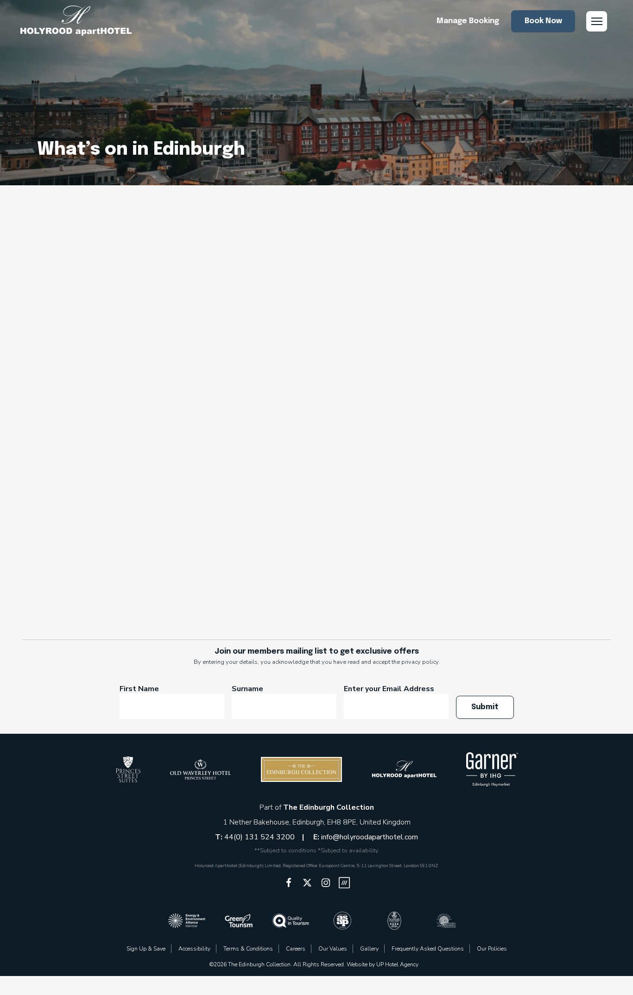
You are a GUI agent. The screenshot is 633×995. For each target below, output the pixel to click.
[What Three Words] (344, 882)
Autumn (164, 256)
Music (369, 290)
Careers (295, 948)
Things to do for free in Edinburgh (125, 306)
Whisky (561, 306)
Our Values (332, 948)
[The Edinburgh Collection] (76, 21)
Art (123, 256)
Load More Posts (316, 587)
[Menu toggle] (596, 21)
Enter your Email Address (389, 689)
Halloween (188, 290)
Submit (485, 707)
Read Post (456, 519)
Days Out (364, 256)
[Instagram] (325, 882)
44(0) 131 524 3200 (260, 837)
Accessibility (194, 948)
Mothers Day (314, 290)
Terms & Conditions (248, 948)
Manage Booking (468, 21)
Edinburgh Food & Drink (93, 273)
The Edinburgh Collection (328, 807)
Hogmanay (249, 290)
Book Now (543, 21)
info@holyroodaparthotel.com (369, 837)
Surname (247, 689)
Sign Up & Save (146, 948)
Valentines (231, 306)
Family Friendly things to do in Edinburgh (505, 273)
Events (336, 273)
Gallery (369, 948)
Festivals (130, 290)
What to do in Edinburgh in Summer (457, 306)
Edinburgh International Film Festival (231, 273)
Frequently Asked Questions (428, 948)
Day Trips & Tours (292, 256)
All (91, 256)
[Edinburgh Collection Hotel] (127, 769)
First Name (139, 689)
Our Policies (492, 948)
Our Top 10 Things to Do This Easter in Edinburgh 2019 (456, 422)
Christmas (218, 256)
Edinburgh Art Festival (502, 256)
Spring (451, 290)
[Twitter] (307, 882)
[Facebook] (288, 882)
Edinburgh (420, 256)
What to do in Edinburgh (320, 306)
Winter (317, 323)
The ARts (502, 290)
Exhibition (387, 273)
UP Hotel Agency (397, 964)
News (409, 290)
